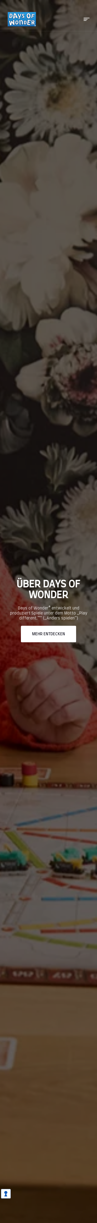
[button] (87, 19)
